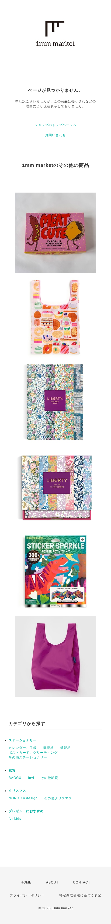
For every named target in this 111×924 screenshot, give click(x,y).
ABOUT (52, 882)
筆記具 (48, 748)
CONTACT (81, 882)
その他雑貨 (49, 778)
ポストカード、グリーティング (33, 752)
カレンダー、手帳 (23, 748)
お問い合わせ (55, 135)
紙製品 (65, 748)
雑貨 (12, 770)
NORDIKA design (23, 798)
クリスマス (17, 791)
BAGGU (15, 778)
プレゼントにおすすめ (26, 811)
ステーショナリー (23, 740)
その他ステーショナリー (28, 757)
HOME (26, 882)
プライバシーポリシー (27, 895)
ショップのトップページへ (55, 125)
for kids (15, 818)
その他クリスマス (58, 798)
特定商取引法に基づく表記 (80, 895)
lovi (31, 778)
